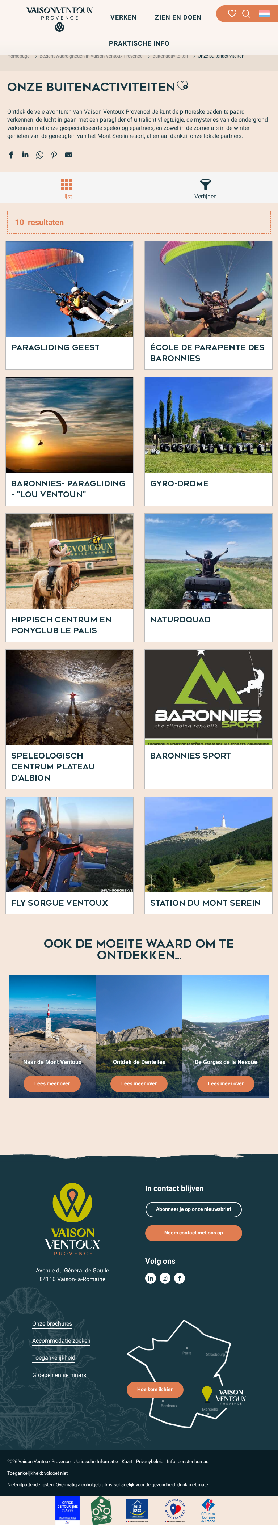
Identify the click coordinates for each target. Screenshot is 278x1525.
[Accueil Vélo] (101, 1510)
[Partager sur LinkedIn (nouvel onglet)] (25, 156)
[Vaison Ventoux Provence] (59, 19)
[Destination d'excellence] (175, 1510)
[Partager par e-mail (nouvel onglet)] (68, 156)
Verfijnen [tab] (205, 196)
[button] (246, 14)
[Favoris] (232, 14)
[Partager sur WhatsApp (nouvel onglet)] (39, 156)
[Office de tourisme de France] (208, 1510)
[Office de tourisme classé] (67, 1510)
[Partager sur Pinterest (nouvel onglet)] (54, 156)
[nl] (264, 14)
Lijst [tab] (66, 196)
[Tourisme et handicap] (137, 1510)
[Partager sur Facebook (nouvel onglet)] (10, 156)
